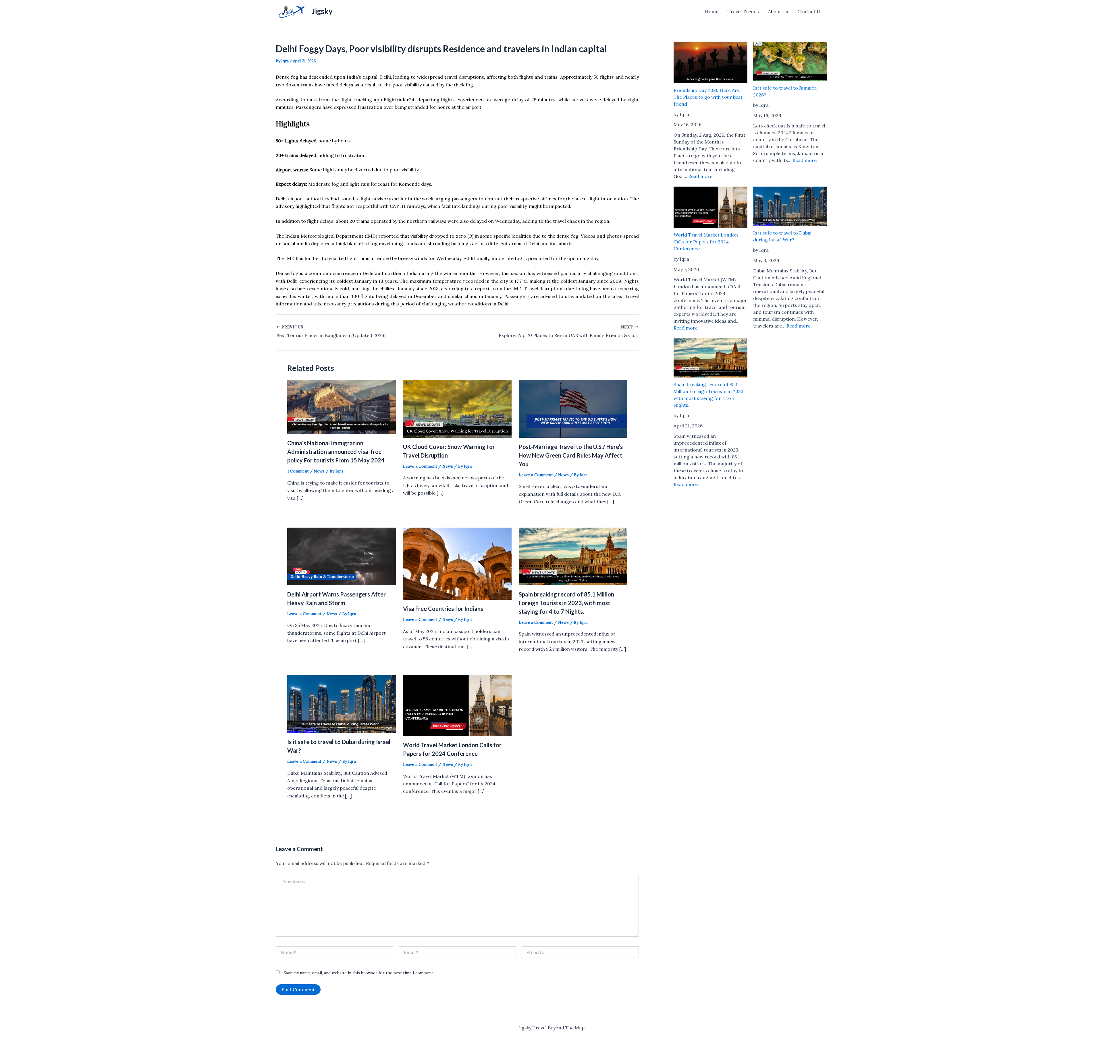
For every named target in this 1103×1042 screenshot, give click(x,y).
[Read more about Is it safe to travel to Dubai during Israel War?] (341, 703)
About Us (778, 11)
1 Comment (298, 471)
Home (711, 11)
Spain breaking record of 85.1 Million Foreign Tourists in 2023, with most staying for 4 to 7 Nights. (566, 603)
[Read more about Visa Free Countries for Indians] (457, 563)
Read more (700, 176)
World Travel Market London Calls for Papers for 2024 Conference (706, 241)
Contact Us (810, 11)
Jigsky (322, 11)
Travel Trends (743, 11)
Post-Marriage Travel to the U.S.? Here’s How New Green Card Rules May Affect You (571, 455)
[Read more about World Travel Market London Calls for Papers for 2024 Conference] (457, 705)
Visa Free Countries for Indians (443, 608)
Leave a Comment (420, 466)
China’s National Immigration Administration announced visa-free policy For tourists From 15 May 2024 (336, 451)
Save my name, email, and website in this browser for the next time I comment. (359, 972)
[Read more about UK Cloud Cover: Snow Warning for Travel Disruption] (457, 408)
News (319, 471)
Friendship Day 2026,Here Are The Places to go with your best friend (708, 97)
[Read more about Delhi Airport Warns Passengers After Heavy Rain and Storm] (341, 556)
